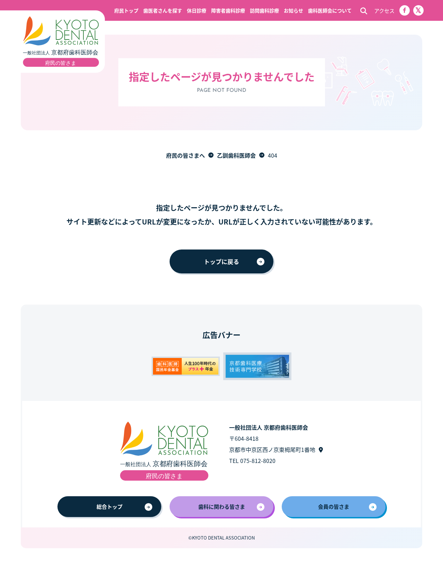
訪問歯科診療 (264, 10)
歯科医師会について (330, 10)
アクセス (384, 10)
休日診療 (196, 10)
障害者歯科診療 (228, 10)
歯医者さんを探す (162, 10)
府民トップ (126, 10)
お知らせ (293, 10)
